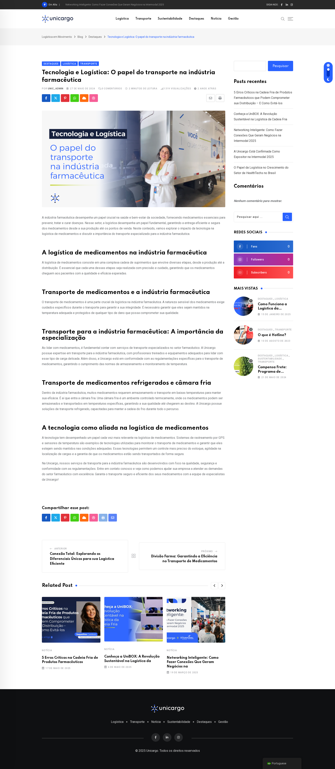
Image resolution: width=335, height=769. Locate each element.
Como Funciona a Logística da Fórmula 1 (272, 309)
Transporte (143, 18)
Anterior (60, 548)
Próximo (207, 551)
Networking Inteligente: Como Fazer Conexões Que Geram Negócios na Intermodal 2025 (115, 4)
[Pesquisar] (283, 18)
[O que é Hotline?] (243, 335)
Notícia (216, 18)
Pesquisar (281, 66)
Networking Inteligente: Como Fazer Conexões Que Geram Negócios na (192, 662)
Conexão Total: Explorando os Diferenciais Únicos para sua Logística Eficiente (82, 559)
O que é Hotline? (272, 335)
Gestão (233, 18)
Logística (122, 18)
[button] (214, 585)
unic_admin (55, 88)
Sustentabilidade (170, 18)
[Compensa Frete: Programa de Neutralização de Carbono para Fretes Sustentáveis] (243, 366)
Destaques (196, 18)
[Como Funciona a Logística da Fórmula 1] (243, 306)
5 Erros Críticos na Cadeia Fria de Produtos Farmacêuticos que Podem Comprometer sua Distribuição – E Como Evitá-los (263, 98)
